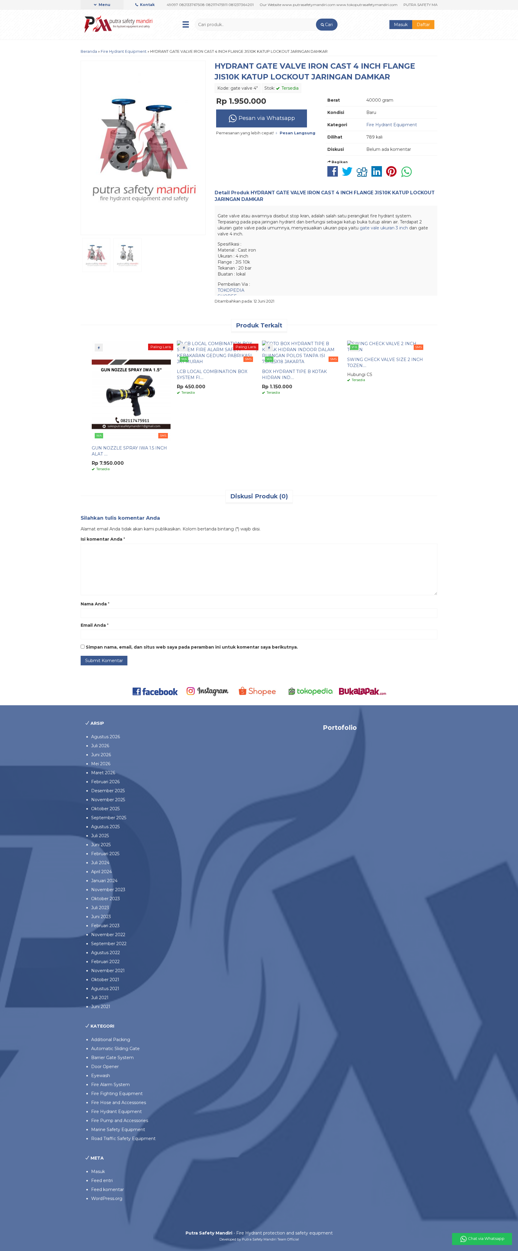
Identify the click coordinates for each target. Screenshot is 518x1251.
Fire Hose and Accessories (118, 1102)
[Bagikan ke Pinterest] (393, 174)
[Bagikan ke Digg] (363, 174)
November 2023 (108, 889)
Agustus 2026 (105, 736)
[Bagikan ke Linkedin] (378, 174)
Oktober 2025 (105, 808)
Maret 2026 (103, 772)
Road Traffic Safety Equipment (123, 1138)
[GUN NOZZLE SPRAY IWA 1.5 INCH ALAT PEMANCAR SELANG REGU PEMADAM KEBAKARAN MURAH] (131, 390)
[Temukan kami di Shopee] (259, 691)
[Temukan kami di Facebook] (155, 691)
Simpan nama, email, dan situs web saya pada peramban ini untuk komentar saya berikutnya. (192, 647)
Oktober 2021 (105, 979)
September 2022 (109, 943)
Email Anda (93, 625)
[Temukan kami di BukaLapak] (362, 691)
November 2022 (108, 934)
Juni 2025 (101, 844)
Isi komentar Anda (101, 539)
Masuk (401, 24)
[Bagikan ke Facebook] (334, 174)
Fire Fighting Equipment (117, 1093)
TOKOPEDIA (231, 290)
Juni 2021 (100, 1006)
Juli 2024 (100, 862)
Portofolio (340, 727)
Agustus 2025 (105, 826)
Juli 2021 (100, 997)
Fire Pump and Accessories (119, 1120)
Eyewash (100, 1075)
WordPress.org (106, 1198)
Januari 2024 (104, 880)
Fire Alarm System (110, 1084)
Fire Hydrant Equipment (124, 51)
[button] (326, 25)
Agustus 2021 (105, 988)
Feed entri (102, 1180)
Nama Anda (94, 604)
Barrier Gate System (112, 1057)
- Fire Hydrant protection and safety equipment (259, 1233)
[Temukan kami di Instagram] (207, 691)
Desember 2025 (108, 790)
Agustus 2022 (105, 952)
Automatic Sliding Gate (115, 1048)
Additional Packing (110, 1039)
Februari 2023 (105, 925)
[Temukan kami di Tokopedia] (310, 691)
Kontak (147, 4)
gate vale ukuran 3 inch (384, 228)
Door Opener (105, 1066)
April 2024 (101, 871)
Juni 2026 (101, 754)
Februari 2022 (105, 961)
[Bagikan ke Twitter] (349, 174)
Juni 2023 (101, 916)
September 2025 (108, 817)
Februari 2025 (105, 853)
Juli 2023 (100, 907)
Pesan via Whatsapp (266, 118)
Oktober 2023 (105, 898)
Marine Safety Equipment (118, 1129)
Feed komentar (107, 1189)
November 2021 (108, 970)
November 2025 (108, 799)
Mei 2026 (100, 763)
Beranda (89, 51)
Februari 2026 (105, 781)
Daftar (423, 24)
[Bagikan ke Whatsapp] (408, 174)
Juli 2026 (100, 745)
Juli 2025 (100, 835)
